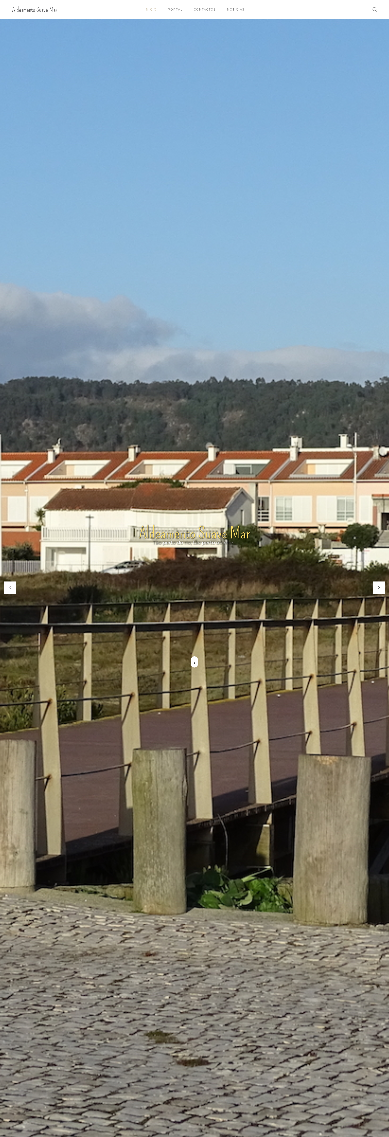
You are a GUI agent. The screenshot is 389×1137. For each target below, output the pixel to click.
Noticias (236, 9)
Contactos (205, 9)
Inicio (150, 9)
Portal (175, 9)
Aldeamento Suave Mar (34, 9)
